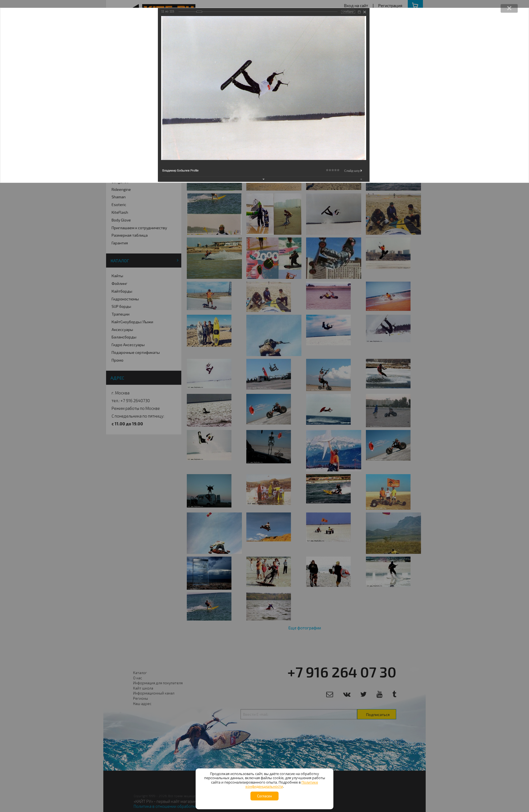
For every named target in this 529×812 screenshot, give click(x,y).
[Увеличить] (359, 12)
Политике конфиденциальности (281, 784)
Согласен (264, 796)
